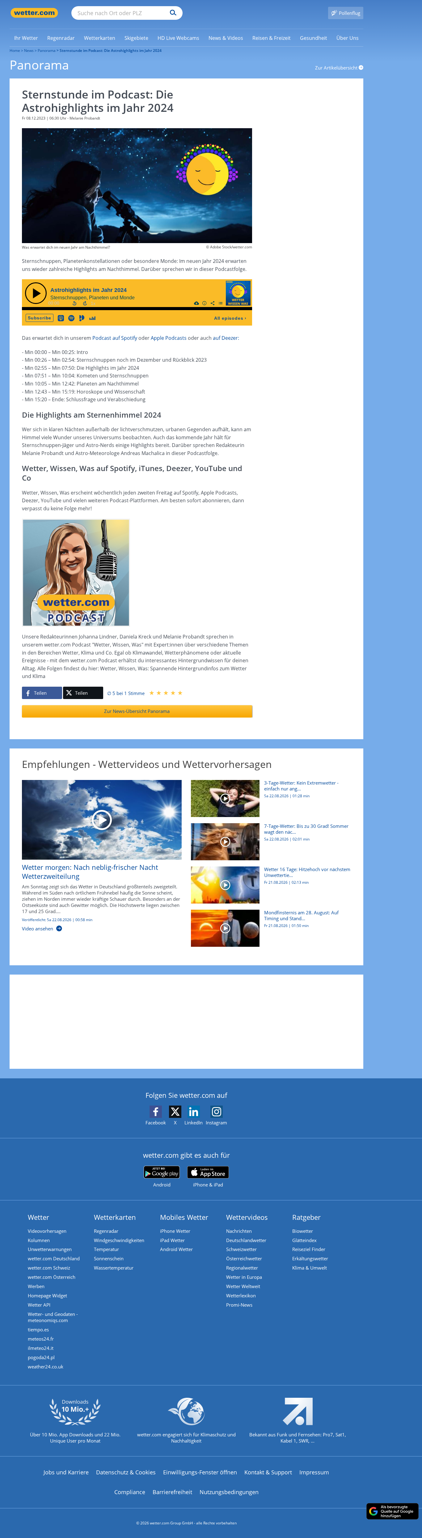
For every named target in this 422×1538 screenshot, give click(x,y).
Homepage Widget (47, 1295)
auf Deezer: (226, 338)
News (29, 50)
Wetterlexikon (241, 1295)
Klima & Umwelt (309, 1268)
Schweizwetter (241, 1249)
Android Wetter (176, 1249)
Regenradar (106, 1231)
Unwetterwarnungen (50, 1249)
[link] (26, 38)
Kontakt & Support (268, 1472)
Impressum (314, 1472)
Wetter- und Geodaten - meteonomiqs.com (53, 1317)
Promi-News (239, 1305)
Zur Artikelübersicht (337, 68)
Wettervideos (247, 1217)
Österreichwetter (244, 1258)
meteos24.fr (41, 1339)
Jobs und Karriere (66, 1472)
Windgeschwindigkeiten (119, 1240)
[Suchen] (171, 13)
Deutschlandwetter (246, 1240)
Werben (36, 1286)
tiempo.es (38, 1329)
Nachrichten (239, 1231)
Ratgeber (306, 1217)
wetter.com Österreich (51, 1277)
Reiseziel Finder (308, 1249)
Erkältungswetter (310, 1258)
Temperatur (106, 1249)
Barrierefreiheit (172, 1492)
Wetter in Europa (244, 1277)
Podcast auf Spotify (114, 338)
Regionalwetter (242, 1268)
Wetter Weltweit (243, 1286)
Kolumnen (39, 1240)
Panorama (47, 50)
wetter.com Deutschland (54, 1258)
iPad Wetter (172, 1240)
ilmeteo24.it (40, 1348)
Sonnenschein (109, 1258)
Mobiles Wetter (184, 1217)
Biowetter (302, 1231)
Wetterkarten (115, 1217)
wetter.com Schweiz (49, 1268)
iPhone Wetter (175, 1231)
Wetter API (39, 1305)
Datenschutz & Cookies (126, 1472)
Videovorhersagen (47, 1231)
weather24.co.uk (45, 1366)
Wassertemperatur (113, 1268)
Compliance (129, 1492)
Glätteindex (304, 1240)
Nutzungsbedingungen (229, 1492)
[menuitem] (26, 37)
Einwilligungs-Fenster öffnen (200, 1472)
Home (15, 50)
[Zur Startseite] (34, 12)
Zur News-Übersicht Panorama (137, 711)
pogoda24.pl (41, 1357)
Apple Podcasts (169, 338)
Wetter (38, 1217)
